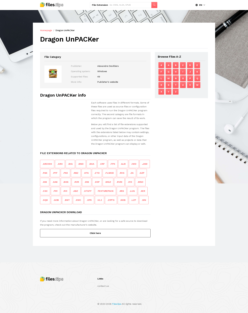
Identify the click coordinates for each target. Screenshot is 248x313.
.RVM (119, 182)
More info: (76, 82)
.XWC (78, 200)
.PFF (55, 173)
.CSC (45, 191)
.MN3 (140, 182)
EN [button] (200, 5)
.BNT (67, 200)
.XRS (121, 191)
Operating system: (80, 71)
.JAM (144, 164)
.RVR (76, 182)
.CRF (102, 164)
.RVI (65, 191)
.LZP (133, 200)
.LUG (132, 191)
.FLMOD (109, 173)
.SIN (144, 200)
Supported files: (79, 76)
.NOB (123, 200)
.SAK (55, 182)
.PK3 (65, 173)
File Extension (100, 5)
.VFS (86, 173)
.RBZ (75, 173)
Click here (95, 233)
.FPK (112, 164)
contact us (103, 286)
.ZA (132, 173)
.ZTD (96, 173)
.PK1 (55, 191)
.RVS (121, 173)
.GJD (123, 164)
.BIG (70, 164)
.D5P (97, 182)
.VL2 (99, 200)
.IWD (133, 164)
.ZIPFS (111, 200)
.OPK (89, 200)
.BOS (65, 182)
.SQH (45, 200)
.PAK (44, 173)
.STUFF (88, 191)
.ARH (59, 164)
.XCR (142, 191)
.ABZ (75, 191)
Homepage (46, 30)
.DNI (87, 182)
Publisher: (76, 66)
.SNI (44, 182)
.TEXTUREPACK (105, 191)
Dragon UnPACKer (65, 30)
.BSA (91, 164)
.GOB (56, 200)
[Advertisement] (64, 121)
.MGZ (108, 182)
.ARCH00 (47, 164)
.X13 (130, 182)
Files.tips (116, 304)
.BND (80, 164)
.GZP (141, 173)
